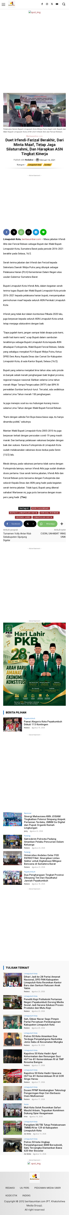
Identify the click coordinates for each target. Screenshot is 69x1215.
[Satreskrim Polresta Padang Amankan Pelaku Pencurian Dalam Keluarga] (12, 842)
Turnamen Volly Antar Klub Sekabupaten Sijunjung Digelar (17, 537)
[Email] (28, 232)
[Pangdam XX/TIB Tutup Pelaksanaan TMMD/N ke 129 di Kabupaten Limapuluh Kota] (12, 1128)
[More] (61, 524)
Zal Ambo (27, 1134)
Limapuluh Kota (34, 165)
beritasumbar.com (31, 239)
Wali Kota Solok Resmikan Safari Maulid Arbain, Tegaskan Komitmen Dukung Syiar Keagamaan (44, 1110)
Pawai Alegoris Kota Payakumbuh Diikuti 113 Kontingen (43, 723)
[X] (51, 4)
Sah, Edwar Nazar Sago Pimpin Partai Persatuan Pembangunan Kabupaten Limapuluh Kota (42, 1022)
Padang (27, 836)
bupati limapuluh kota (23, 513)
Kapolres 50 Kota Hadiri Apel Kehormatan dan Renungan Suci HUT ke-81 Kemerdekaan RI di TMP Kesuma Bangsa (44, 1058)
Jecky (26, 831)
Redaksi (29, 159)
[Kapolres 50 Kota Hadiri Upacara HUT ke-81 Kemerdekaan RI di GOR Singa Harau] (12, 1076)
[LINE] (43, 232)
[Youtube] (56, 4)
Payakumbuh (29, 718)
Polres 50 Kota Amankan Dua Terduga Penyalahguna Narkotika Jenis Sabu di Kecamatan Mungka (43, 1039)
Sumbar (47, 165)
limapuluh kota (43, 517)
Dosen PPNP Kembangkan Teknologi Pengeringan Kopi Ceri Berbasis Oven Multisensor (45, 1093)
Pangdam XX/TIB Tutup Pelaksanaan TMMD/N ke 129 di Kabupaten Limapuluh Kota (45, 1127)
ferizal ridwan (50, 513)
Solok (26, 1104)
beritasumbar (40, 508)
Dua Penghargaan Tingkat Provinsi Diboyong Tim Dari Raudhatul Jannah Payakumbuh (44, 877)
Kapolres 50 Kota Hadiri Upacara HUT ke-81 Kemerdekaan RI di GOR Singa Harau (44, 1076)
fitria (25, 1116)
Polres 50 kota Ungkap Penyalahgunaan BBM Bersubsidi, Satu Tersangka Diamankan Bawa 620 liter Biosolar (43, 1146)
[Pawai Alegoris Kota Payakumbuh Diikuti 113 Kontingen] (12, 724)
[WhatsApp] (21, 232)
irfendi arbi (23, 517)
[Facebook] (42, 4)
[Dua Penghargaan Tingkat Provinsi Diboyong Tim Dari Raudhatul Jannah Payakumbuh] (12, 878)
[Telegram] (36, 232)
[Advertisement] (34, 53)
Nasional (27, 813)
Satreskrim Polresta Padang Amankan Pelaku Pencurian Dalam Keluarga (44, 842)
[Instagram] (47, 4)
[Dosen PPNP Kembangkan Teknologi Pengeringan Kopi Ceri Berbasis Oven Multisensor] (12, 1093)
